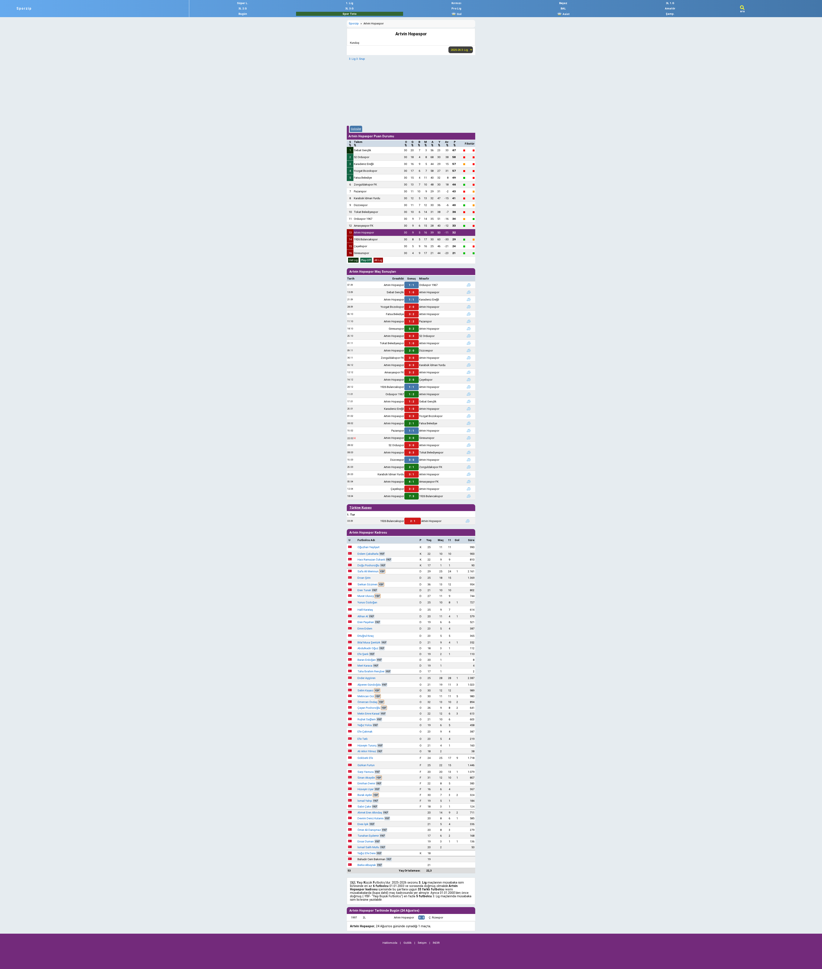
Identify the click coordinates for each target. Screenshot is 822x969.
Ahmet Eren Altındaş (369, 812)
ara (742, 11)
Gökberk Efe (365, 758)
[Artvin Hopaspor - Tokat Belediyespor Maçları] (468, 452)
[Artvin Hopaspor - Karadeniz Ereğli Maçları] (468, 299)
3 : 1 (411, 474)
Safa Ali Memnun (367, 571)
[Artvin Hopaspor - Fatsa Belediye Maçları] (468, 423)
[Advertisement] (411, 93)
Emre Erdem (364, 628)
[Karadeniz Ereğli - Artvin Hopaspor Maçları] (468, 408)
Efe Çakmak (364, 731)
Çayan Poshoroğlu (368, 707)
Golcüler (356, 128)
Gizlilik (408, 942)
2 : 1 (411, 423)
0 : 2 (411, 328)
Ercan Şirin (364, 577)
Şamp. (670, 13)
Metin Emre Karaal (368, 713)
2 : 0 (411, 306)
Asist (566, 14)
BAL (563, 8)
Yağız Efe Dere (366, 853)
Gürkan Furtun (366, 765)
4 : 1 (411, 481)
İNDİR (436, 942)
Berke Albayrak (366, 865)
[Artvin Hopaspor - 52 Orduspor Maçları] (468, 336)
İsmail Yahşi (364, 800)
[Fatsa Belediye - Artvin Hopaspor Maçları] (468, 314)
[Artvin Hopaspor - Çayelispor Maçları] (468, 379)
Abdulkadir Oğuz (367, 648)
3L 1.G (670, 3)
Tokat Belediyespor (366, 212)
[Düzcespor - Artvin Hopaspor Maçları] (468, 459)
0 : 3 (411, 336)
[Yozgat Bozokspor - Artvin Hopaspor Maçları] (468, 307)
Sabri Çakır (364, 806)
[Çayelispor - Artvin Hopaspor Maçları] (468, 489)
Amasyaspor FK (363, 225)
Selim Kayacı (365, 690)
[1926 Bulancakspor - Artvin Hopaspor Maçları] (468, 387)
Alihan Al (362, 616)
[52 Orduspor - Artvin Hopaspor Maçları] (468, 445)
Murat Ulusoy (365, 596)
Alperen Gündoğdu (369, 684)
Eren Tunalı (364, 590)
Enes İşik (362, 824)
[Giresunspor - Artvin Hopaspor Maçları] (468, 328)
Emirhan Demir (366, 783)
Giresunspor (361, 253)
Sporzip (24, 8)
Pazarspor (360, 191)
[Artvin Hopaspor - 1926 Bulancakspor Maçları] (468, 496)
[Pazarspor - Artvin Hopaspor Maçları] (468, 430)
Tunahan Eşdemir (368, 835)
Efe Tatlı (362, 738)
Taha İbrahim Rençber (370, 671)
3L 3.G (349, 8)
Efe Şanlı (362, 654)
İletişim (422, 942)
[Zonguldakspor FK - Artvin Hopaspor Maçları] (468, 357)
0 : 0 (411, 459)
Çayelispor (360, 246)
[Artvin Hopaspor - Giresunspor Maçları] (468, 438)
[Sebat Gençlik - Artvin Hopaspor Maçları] (468, 292)
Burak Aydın (364, 795)
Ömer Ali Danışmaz (369, 829)
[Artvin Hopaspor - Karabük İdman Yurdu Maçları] (468, 365)
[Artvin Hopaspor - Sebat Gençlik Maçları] (468, 401)
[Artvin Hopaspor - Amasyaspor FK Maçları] (468, 481)
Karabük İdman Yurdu (367, 198)
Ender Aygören (366, 678)
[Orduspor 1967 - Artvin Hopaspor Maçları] (468, 394)
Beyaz (563, 3)
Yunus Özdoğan (367, 602)
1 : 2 (411, 321)
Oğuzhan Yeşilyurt (368, 547)
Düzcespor (361, 205)
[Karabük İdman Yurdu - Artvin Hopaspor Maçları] (468, 474)
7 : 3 (411, 496)
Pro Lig (456, 8)
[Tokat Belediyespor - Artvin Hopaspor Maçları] (468, 343)
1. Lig (349, 3)
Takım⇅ (358, 143)
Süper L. (242, 3)
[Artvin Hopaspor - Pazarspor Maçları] (468, 321)
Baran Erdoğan (366, 659)
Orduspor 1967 (363, 218)
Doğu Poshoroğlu (368, 565)
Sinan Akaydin (366, 777)
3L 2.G (242, 8)
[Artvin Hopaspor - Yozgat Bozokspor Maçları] (468, 416)
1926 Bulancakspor (366, 239)
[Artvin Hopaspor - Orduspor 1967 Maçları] (468, 285)
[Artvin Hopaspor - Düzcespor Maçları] (468, 350)
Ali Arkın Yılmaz (366, 751)
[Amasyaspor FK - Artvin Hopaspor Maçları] (468, 372)
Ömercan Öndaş (367, 702)
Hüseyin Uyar (365, 789)
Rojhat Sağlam (366, 719)
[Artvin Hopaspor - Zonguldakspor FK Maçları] (468, 467)
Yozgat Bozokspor (365, 170)
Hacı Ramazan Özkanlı (371, 559)
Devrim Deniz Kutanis (370, 818)
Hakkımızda (390, 942)
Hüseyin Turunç (367, 745)
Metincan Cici (365, 696)
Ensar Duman (365, 841)
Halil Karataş (365, 609)
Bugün (242, 13)
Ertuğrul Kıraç (365, 635)
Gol (459, 14)
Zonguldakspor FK (365, 184)
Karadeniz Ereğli (364, 164)
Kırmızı (456, 3)
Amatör (670, 8)
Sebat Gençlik (362, 150)
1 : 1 (411, 285)
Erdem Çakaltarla (367, 553)
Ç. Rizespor (436, 917)
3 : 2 (411, 314)
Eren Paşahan (365, 622)
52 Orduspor (361, 157)
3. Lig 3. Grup (357, 58)
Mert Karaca (364, 665)
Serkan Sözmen (367, 584)
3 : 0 (411, 357)
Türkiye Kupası (360, 507)
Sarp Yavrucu (365, 771)
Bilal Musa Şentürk (368, 642)
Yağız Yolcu (364, 725)
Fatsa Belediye (363, 177)
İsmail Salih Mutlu (368, 847)
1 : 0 (411, 292)
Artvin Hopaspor (364, 232)
